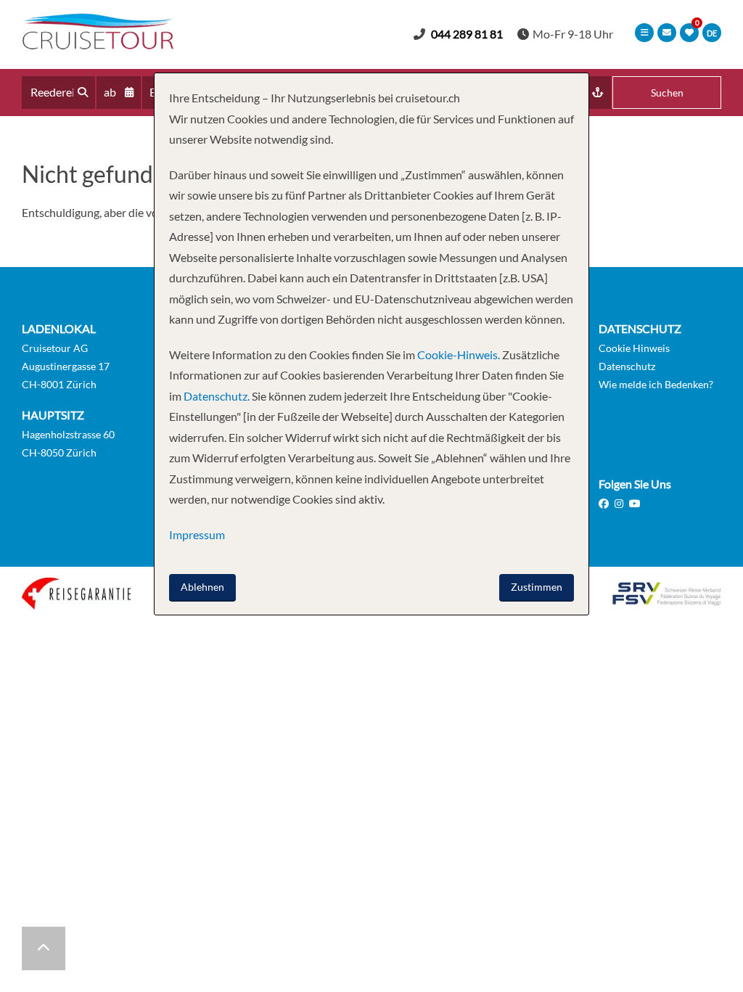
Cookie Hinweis (634, 348)
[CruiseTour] (98, 45)
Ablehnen (202, 587)
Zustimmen (536, 587)
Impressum (197, 534)
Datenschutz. (217, 396)
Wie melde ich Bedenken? (656, 384)
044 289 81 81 (467, 34)
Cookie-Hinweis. (457, 354)
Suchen (667, 92)
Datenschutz (627, 366)
